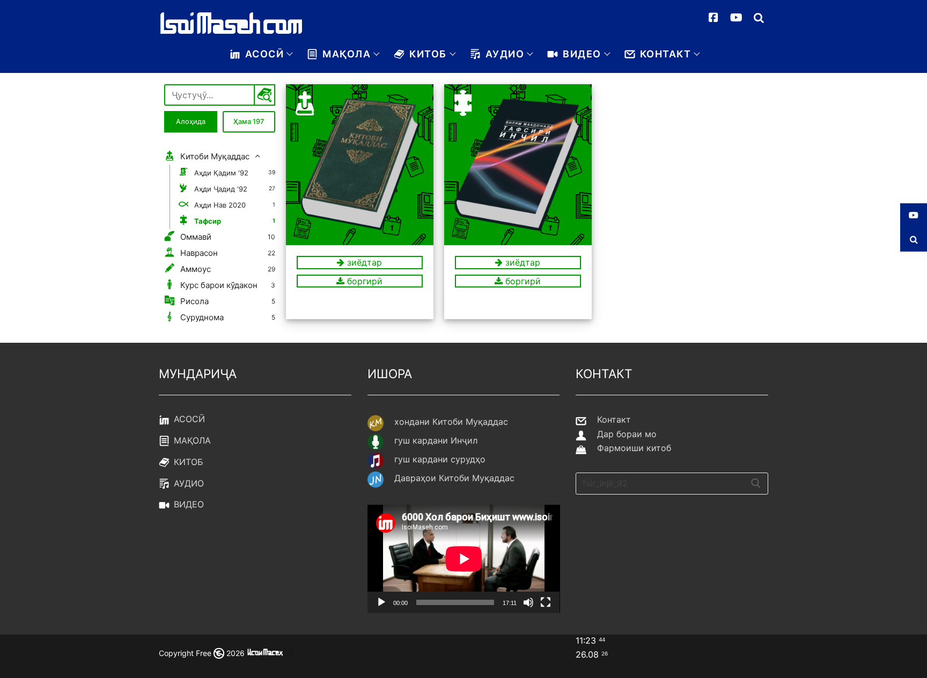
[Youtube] (736, 17)
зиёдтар (363, 262)
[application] (463, 559)
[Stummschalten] (528, 602)
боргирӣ (363, 281)
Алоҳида (190, 121)
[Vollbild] (545, 602)
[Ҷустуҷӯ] (758, 17)
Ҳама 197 (248, 121)
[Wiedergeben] (381, 602)
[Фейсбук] (713, 17)
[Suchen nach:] (672, 484)
